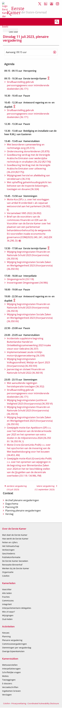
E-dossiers (7, 683)
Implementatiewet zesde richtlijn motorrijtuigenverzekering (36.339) (26, 354)
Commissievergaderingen (14, 644)
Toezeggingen (9, 679)
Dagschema (11, 503)
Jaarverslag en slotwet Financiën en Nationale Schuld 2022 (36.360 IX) (26, 371)
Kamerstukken (10, 658)
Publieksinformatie (11, 557)
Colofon (6, 575)
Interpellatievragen (11, 668)
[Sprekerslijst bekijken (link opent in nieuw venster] (50, 78)
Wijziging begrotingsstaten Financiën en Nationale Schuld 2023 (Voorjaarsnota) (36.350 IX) (28, 255)
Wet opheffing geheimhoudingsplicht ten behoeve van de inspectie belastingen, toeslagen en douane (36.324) (29, 186)
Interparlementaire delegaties (16, 608)
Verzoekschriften (10, 687)
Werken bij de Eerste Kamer (15, 568)
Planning (6, 636)
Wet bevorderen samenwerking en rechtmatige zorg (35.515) (25, 146)
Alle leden (7, 593)
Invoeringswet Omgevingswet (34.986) (27, 282)
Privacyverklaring (18, 703)
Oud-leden (7, 619)
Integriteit (7, 604)
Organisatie (7, 572)
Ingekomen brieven (11, 691)
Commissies (8, 600)
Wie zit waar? (8, 611)
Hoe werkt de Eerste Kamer (15, 538)
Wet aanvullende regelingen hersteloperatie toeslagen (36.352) (25, 384)
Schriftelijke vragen (11, 672)
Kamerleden (8, 583)
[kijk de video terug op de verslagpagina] (54, 52)
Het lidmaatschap (10, 546)
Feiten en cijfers (10, 542)
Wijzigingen (7, 615)
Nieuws (5, 632)
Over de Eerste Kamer (14, 528)
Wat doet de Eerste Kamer (14, 535)
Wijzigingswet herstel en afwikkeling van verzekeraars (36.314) (28, 177)
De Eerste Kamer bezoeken (15, 561)
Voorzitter (7, 589)
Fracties (6, 596)
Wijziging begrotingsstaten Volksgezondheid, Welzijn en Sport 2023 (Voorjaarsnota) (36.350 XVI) (28, 362)
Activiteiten (8, 626)
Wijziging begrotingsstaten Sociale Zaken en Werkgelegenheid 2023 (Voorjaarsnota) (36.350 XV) (30, 265)
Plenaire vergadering (12, 640)
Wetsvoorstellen (10, 665)
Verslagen (7, 694)
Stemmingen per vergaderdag (16, 647)
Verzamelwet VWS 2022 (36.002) (24, 213)
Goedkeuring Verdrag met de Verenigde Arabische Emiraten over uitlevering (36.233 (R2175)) (28, 169)
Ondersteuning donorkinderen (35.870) (28, 151)
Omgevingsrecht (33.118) (20, 279)
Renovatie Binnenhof (12, 564)
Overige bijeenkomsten (13, 651)
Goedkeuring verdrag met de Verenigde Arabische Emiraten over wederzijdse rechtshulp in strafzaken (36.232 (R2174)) (29, 158)
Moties (5, 676)
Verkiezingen (8, 549)
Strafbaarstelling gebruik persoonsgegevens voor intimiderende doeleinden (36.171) (28, 85)
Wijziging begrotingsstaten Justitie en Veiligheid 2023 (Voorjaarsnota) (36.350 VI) (30, 402)
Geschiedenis (8, 553)
